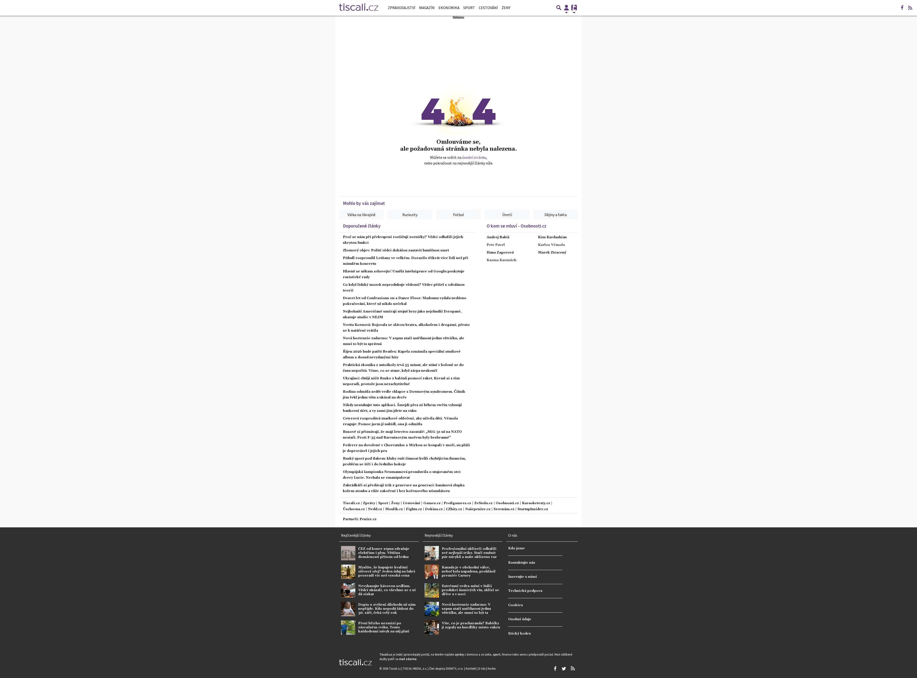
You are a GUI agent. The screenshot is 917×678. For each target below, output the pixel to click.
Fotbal (458, 214)
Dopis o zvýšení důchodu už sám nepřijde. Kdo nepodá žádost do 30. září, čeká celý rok (387, 609)
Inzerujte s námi (522, 577)
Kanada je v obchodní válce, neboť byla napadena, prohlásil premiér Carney (469, 571)
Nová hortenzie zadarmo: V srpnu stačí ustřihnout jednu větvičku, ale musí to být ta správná (466, 611)
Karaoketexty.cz (536, 503)
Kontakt (471, 668)
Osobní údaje (519, 619)
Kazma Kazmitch (501, 260)
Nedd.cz (375, 509)
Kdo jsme (516, 548)
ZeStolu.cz (483, 503)
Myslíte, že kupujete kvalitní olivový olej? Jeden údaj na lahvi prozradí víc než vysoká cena (386, 571)
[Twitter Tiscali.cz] (563, 668)
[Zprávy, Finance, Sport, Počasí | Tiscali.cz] (358, 7)
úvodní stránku (474, 157)
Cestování (488, 7)
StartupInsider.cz (532, 509)
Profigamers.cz (457, 503)
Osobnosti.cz (507, 503)
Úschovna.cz (354, 509)
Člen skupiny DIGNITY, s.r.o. (446, 668)
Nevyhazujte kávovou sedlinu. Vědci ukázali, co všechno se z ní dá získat (387, 590)
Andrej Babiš (498, 237)
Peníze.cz (368, 519)
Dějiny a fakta (555, 214)
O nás (482, 668)
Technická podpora (525, 591)
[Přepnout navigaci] (566, 7)
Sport (469, 7)
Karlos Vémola (551, 245)
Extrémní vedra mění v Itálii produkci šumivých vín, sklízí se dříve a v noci (470, 590)
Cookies (515, 605)
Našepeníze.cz (477, 509)
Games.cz (432, 503)
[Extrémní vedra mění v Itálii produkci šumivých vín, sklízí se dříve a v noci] (432, 590)
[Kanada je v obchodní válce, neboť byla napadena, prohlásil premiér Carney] (432, 572)
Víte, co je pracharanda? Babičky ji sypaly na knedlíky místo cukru (471, 625)
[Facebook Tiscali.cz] (902, 7)
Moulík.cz (394, 509)
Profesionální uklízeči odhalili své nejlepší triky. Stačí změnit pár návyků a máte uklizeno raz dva (469, 555)
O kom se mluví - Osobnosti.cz (516, 226)
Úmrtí (507, 214)
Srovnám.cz (504, 509)
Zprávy (369, 503)
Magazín (427, 7)
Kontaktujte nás (521, 563)
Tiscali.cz (351, 503)
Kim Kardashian (552, 237)
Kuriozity (409, 214)
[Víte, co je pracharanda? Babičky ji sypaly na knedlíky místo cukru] (432, 627)
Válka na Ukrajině (361, 214)
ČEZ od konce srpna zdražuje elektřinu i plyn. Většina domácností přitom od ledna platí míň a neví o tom (383, 555)
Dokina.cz (434, 509)
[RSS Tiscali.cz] (910, 7)
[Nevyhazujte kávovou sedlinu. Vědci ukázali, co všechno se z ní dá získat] (348, 590)
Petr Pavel (496, 245)
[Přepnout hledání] (559, 7)
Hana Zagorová (500, 252)
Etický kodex (519, 633)
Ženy (506, 7)
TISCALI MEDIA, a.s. (415, 668)
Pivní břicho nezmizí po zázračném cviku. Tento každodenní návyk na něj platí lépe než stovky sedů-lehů (383, 629)
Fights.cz (414, 509)
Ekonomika (448, 7)
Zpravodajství (401, 7)
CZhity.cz (454, 509)
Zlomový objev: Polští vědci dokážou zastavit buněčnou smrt (396, 250)
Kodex (492, 668)
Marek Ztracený (552, 252)
